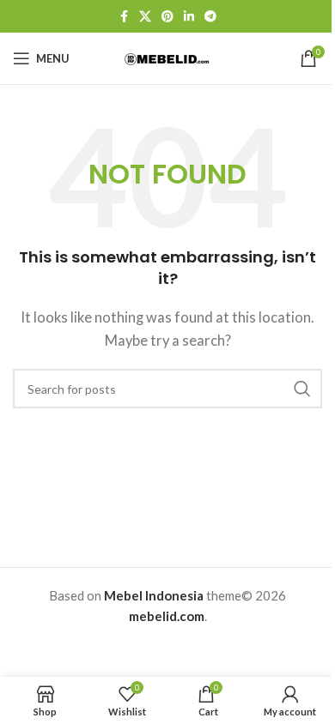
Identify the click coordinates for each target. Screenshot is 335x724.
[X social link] (145, 16)
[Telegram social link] (210, 16)
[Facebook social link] (123, 16)
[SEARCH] (302, 388)
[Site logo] (167, 57)
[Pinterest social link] (167, 16)
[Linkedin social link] (189, 16)
